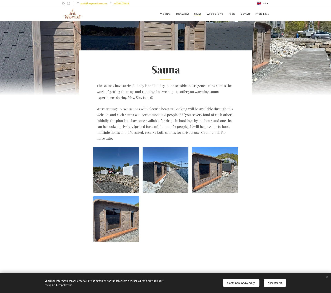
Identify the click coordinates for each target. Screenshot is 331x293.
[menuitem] (166, 14)
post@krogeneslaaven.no (94, 3)
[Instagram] (68, 3)
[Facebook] (63, 3)
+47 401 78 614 (121, 3)
